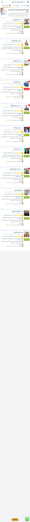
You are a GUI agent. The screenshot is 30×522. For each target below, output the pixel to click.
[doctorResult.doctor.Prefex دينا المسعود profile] (26, 43)
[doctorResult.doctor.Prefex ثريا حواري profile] (26, 21)
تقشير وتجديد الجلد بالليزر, (7, 26)
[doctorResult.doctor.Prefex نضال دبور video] (29, 82)
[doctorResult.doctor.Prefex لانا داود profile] (26, 151)
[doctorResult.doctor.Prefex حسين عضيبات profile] (26, 107)
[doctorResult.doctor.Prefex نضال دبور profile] (26, 84)
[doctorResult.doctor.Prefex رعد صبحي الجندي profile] (26, 171)
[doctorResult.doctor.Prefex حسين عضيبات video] (29, 105)
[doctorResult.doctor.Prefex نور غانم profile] (26, 130)
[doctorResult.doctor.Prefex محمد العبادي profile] (26, 234)
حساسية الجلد (19, 27)
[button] (14, 2)
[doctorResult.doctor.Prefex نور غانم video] (29, 127)
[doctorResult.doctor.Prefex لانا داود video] (29, 148)
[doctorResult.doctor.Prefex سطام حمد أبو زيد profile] (26, 213)
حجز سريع (27, 27)
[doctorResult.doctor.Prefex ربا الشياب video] (29, 60)
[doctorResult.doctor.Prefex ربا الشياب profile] (26, 63)
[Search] (15, 2)
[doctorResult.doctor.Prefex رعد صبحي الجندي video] (29, 169)
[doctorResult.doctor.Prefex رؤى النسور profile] (26, 192)
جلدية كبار (20, 68)
